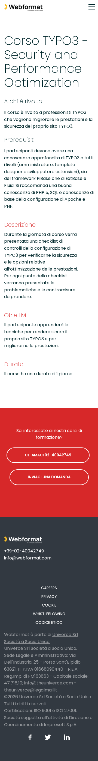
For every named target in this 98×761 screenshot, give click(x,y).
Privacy (49, 596)
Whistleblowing (49, 614)
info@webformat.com (27, 558)
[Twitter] (47, 738)
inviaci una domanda (49, 477)
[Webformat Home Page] (21, 7)
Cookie (49, 605)
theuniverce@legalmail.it (30, 690)
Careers (49, 588)
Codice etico (49, 622)
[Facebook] (30, 738)
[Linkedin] (67, 738)
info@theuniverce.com (48, 683)
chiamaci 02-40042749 (48, 455)
